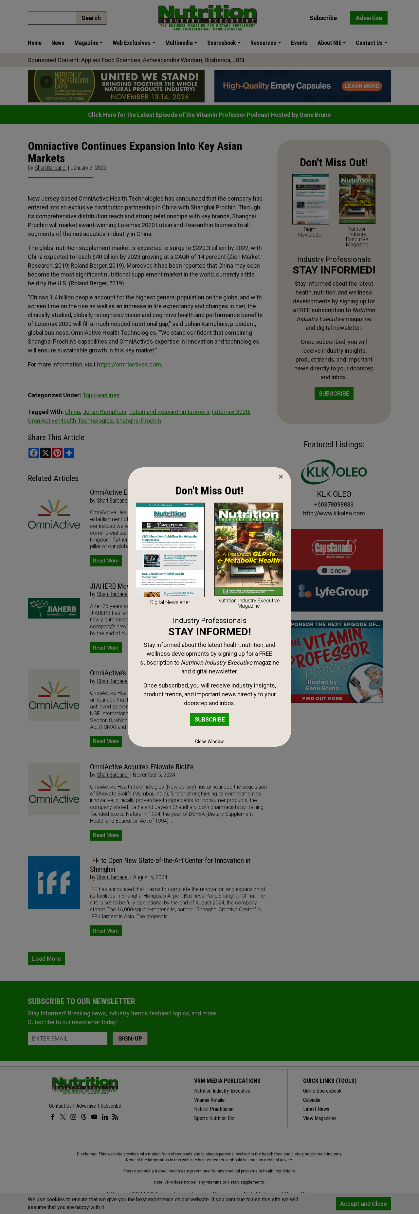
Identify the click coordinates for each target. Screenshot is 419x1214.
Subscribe (209, 719)
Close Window (209, 741)
